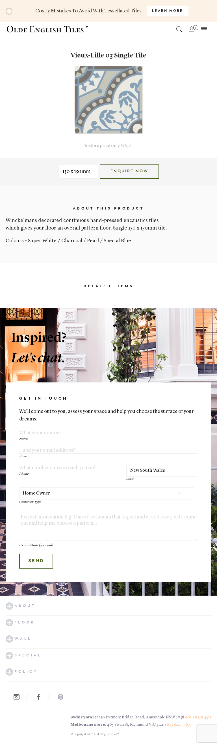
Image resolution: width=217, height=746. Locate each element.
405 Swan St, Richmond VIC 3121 (135, 725)
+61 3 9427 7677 (178, 725)
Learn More (167, 11)
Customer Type (30, 502)
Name (23, 439)
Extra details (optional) (36, 545)
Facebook (41, 697)
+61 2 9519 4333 (198, 717)
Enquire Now (129, 171)
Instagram (19, 697)
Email (23, 456)
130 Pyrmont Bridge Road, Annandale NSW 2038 (141, 717)
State (130, 479)
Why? (126, 145)
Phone (24, 474)
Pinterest (63, 697)
